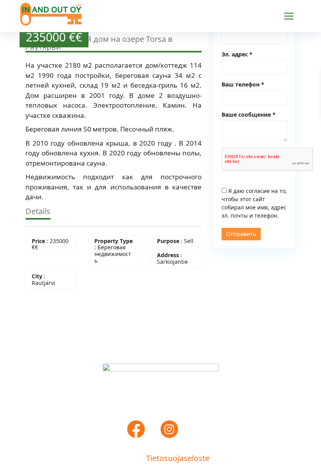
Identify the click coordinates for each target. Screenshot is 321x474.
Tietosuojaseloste (177, 458)
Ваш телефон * (243, 84)
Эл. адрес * (237, 54)
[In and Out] (51, 13)
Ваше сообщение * (249, 114)
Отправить (241, 234)
